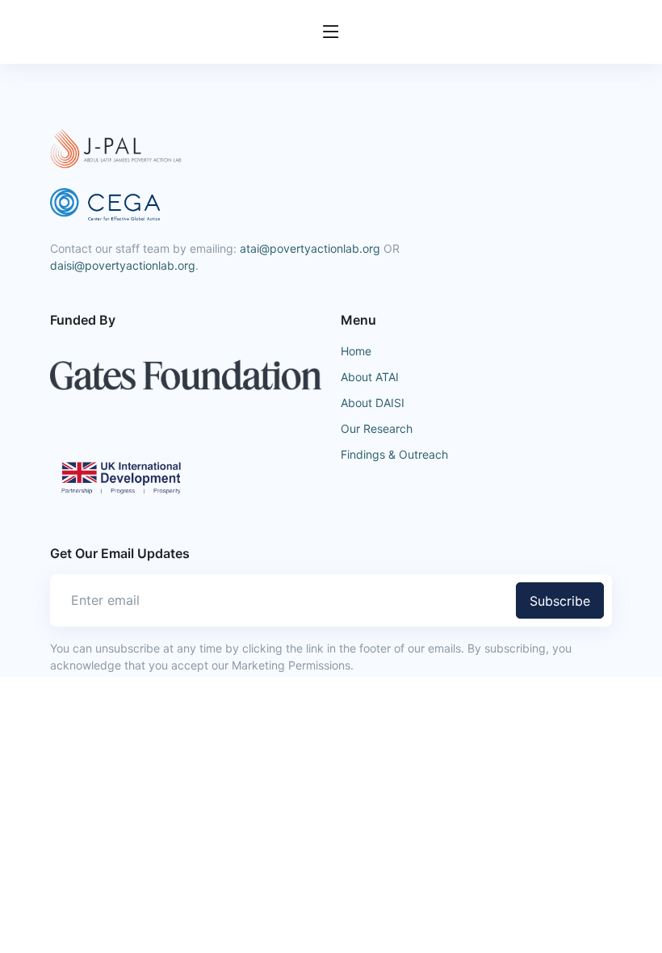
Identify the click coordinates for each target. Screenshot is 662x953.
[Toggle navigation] (331, 32)
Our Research (377, 428)
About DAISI (372, 402)
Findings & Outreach (394, 454)
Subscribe (560, 601)
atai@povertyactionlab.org (310, 248)
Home (356, 351)
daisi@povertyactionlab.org (122, 265)
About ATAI (370, 377)
